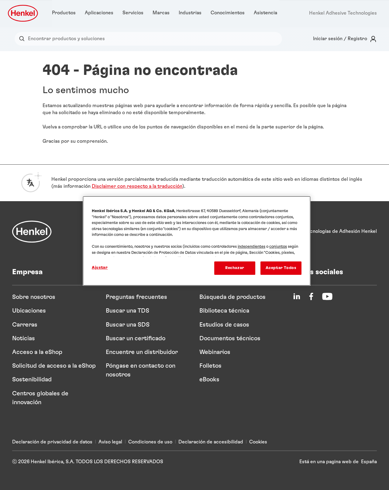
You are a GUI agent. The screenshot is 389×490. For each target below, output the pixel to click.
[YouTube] (327, 296)
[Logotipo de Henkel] (23, 13)
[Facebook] (311, 296)
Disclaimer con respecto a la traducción (137, 186)
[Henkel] (32, 232)
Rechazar (234, 268)
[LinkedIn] (296, 296)
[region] (197, 241)
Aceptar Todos (281, 268)
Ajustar (100, 268)
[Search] (23, 39)
